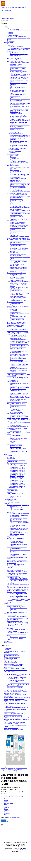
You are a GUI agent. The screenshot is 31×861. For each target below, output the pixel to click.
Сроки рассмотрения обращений (16, 629)
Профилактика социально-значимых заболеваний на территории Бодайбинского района (20, 100)
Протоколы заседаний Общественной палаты (16, 540)
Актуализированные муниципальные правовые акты (19, 56)
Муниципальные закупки (14, 58)
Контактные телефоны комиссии (19, 354)
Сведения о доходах (15, 496)
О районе (9, 28)
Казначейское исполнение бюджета (19, 184)
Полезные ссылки (12, 631)
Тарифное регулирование (17, 277)
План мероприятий (15, 548)
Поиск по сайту (8, 642)
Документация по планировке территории (18, 688)
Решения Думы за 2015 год (17, 470)
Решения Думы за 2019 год (17, 476)
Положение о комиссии (13, 502)
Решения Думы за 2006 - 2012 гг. (19, 465)
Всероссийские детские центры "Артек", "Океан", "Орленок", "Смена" (18, 284)
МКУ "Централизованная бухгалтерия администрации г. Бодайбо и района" (17, 427)
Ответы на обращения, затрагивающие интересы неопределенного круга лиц (17, 617)
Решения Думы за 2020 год (17, 477)
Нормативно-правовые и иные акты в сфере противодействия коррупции (20, 135)
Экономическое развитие (17, 197)
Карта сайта (7, 813)
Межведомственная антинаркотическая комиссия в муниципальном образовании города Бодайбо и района (18, 332)
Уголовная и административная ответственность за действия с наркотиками (18, 370)
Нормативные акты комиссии (18, 339)
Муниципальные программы (15, 61)
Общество (6, 503)
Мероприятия (14, 155)
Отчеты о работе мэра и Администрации (18, 505)
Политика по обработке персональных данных (13, 796)
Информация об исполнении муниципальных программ (18, 67)
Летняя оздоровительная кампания (16, 592)
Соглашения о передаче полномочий (20, 196)
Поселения (10, 33)
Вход (5, 814)
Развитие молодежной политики (19, 78)
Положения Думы (12, 489)
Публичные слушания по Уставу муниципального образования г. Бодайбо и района (19, 529)
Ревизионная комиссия (10, 499)
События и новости (15, 312)
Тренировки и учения (16, 412)
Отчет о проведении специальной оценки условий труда (19, 189)
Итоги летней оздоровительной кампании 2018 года (18, 594)
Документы (10, 51)
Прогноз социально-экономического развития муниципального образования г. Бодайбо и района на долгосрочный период (20, 207)
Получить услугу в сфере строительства (17, 265)
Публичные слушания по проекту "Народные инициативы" (19, 533)
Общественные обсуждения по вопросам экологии (18, 518)
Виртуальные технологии (14, 817)
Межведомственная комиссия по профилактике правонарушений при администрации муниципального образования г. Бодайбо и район (17, 324)
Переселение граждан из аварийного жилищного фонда (17, 452)
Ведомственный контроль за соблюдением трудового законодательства (18, 390)
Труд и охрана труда (12, 381)
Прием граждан (11, 625)
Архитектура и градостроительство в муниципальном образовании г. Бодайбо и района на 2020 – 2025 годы (20, 91)
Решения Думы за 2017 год (17, 473)
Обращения (7, 613)
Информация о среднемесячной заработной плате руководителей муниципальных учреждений (19, 147)
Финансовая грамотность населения (17, 547)
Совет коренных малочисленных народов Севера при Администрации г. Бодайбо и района (18, 601)
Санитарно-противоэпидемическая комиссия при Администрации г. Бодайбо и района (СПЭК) (18, 374)
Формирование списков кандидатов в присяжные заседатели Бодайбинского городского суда (17, 561)
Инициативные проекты (17, 217)
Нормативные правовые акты (18, 316)
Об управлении (14, 158)
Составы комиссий (15, 303)
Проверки (13, 157)
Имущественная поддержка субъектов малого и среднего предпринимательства (18, 589)
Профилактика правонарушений (19, 329)
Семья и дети (13, 97)
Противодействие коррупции (15, 133)
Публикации (13, 310)
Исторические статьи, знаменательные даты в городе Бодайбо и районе (18, 438)
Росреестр (9, 567)
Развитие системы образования (18, 94)
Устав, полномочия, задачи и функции (17, 49)
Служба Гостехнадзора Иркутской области (18, 568)
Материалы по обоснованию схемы (19, 683)
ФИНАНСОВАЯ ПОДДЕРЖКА (19, 579)
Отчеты (12, 315)
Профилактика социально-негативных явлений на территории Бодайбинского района (20, 293)
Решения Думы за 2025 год (17, 484)
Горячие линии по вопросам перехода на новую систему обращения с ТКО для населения (19, 223)
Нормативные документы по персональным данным (18, 637)
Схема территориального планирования (17, 680)
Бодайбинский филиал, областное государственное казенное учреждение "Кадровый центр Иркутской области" (17, 572)
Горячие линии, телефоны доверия (19, 313)
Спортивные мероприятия (17, 296)
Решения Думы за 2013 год (17, 467)
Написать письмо (11, 615)
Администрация (8, 42)
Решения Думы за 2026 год (17, 486)
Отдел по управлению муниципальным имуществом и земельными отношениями (18, 238)
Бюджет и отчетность (16, 173)
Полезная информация (16, 425)
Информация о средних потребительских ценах (16, 275)
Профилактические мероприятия (19, 344)
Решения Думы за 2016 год (17, 471)
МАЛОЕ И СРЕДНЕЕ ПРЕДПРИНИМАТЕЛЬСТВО (15, 576)
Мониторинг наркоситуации (18, 358)
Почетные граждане (12, 35)
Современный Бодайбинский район (20, 30)
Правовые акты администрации (19, 54)
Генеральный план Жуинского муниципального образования (18, 267)
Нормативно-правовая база (17, 494)
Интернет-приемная (12, 619)
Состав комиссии (15, 367)
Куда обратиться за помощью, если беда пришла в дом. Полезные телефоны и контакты (19, 347)
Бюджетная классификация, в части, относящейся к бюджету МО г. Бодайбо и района (20, 176)
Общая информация (15, 431)
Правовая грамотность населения (19, 416)
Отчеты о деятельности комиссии (19, 364)
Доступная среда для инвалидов (15, 574)
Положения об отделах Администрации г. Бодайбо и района (20, 47)
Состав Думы (10, 457)
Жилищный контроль (16, 445)
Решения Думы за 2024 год (17, 483)
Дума (5, 454)
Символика (10, 32)
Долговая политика (15, 181)
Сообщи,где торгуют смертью (18, 365)
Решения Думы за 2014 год (17, 468)
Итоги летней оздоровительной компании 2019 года (18, 597)
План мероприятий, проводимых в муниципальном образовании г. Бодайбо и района (18, 38)
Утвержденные (14, 610)
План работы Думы (12, 490)
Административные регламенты (16, 606)
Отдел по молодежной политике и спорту (18, 281)
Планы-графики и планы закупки (19, 59)
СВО (8, 639)
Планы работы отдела (16, 290)
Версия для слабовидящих (9, 18)
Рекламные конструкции (17, 246)
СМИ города (10, 583)
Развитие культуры (15, 96)
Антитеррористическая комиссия (16, 413)
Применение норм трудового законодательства (18, 399)
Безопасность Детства (16, 320)
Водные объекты (14, 406)
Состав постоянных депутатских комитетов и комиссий (16, 460)
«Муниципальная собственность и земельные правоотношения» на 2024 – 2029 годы (19, 110)
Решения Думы (11, 464)
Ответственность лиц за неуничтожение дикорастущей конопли (18, 361)
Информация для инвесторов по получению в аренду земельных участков (19, 250)
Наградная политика (12, 535)
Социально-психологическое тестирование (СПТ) (18, 337)
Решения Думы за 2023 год (17, 481)
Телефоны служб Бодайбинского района (18, 587)
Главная (3, 768)
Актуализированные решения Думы (17, 463)
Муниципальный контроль (14, 444)
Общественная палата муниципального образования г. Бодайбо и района (17, 537)
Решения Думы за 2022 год (17, 480)
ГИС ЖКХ (13, 232)
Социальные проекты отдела (18, 300)
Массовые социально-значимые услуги (17, 612)
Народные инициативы (16, 216)
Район (5, 26)
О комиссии (13, 309)
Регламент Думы (11, 458)
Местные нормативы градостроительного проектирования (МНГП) (20, 257)
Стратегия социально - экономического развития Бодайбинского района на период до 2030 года (20, 201)
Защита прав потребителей (17, 280)
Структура (10, 45)
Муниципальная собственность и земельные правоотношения (19, 86)
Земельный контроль (15, 447)
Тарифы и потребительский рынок (16, 273)
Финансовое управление (13, 165)
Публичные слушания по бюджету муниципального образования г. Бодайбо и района (19, 515)
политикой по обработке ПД (19, 850)
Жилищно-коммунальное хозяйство (19, 236)
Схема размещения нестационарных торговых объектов (20, 241)
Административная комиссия (15, 302)
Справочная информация (17, 318)
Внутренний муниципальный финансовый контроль (18, 179)
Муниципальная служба (13, 149)
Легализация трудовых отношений (19, 387)
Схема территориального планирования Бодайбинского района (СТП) (18, 261)
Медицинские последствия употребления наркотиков (17, 356)
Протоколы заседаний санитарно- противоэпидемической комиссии (19, 378)
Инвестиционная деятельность (18, 194)
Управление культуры (13, 154)
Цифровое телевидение (16, 231)
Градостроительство (12, 252)
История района (14, 29)
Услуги (6, 603)
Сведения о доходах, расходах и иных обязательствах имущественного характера (18, 142)
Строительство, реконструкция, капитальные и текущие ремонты (19, 76)
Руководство (10, 43)
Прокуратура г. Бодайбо (13, 566)
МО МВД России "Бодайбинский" (16, 564)
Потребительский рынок (17, 278)
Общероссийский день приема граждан (17, 632)
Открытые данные (12, 506)
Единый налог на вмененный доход (20, 183)
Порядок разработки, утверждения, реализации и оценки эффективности (19, 64)
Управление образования (14, 151)
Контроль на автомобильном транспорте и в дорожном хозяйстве (20, 449)
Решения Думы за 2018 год (17, 474)
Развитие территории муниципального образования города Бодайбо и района (18, 71)
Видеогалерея (10, 41)
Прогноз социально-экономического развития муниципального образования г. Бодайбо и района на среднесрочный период (20, 213)
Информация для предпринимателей (20, 191)
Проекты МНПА (14, 52)
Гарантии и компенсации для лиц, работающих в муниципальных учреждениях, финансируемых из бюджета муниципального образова (20, 395)
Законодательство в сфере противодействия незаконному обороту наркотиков (18, 351)
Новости (9, 455)
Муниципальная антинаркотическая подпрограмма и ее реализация (20, 341)
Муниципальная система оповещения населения (17, 408)
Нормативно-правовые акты (18, 254)
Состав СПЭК (14, 380)
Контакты (9, 492)
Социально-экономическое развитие (17, 193)
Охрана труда (13, 386)
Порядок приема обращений (14, 621)
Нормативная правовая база (17, 186)
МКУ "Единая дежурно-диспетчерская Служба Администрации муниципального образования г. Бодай (18, 419)
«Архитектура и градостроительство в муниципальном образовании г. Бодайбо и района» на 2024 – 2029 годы (20, 105)
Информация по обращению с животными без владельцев (18, 227)
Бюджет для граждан (15, 171)
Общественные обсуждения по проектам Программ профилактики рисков (19, 522)
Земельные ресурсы (15, 245)
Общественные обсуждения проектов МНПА (17, 526)
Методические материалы (17, 319)
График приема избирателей (14, 487)
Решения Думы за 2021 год (17, 479)
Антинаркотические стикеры (18, 335)
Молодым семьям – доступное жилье (20, 74)
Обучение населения (15, 410)
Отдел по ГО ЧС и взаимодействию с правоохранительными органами (17, 402)
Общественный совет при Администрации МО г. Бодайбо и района (19, 544)
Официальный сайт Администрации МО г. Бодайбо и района (20, 508)
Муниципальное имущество (18, 244)
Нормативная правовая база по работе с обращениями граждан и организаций (18, 623)
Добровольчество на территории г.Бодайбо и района (19, 288)
